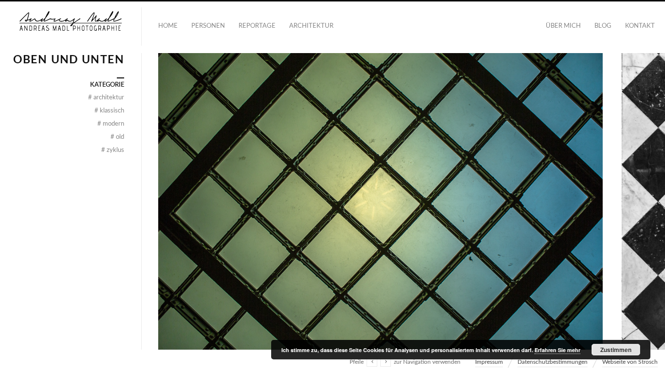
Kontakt (640, 26)
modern (110, 124)
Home (168, 26)
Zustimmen (615, 349)
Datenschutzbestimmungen (552, 362)
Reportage (257, 26)
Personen (208, 26)
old (117, 137)
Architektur (311, 26)
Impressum (489, 362)
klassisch (109, 111)
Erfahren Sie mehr (557, 350)
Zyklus (112, 150)
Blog (602, 26)
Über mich (563, 26)
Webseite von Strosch (630, 362)
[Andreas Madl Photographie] (70, 27)
